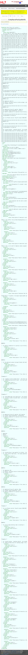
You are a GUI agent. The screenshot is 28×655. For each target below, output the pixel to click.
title (4, 153)
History (22, 16)
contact (4, 159)
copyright (5, 173)
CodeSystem (4, 27)
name (3, 152)
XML (10, 16)
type (4, 185)
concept (4, 212)
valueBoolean (7, 329)
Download (6, 24)
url (3, 143)
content (4, 178)
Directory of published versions (17, 13)
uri (4, 181)
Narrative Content (4, 16)
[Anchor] (26, 19)
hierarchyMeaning (6, 177)
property (4, 179)
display (5, 215)
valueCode (6, 223)
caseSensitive (5, 175)
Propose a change (4, 654)
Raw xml (2, 24)
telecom (5, 160)
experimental (5, 155)
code (4, 180)
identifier (5, 146)
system (4, 147)
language (4, 29)
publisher (5, 158)
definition (5, 216)
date (3, 156)
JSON (14, 16)
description (5, 171)
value (5, 28)
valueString (6, 304)
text (3, 31)
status (4, 32)
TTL (18, 16)
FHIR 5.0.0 (13, 651)
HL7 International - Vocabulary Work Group (12, 650)
